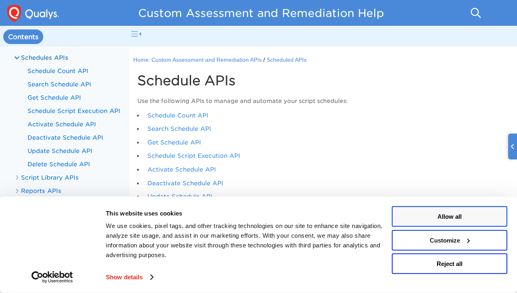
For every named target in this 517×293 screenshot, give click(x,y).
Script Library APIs (50, 177)
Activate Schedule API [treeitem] (61, 124)
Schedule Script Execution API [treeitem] (73, 110)
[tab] (23, 36)
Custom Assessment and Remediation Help (261, 12)
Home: (141, 60)
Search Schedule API (179, 128)
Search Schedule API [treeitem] (59, 84)
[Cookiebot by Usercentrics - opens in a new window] (52, 277)
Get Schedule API (174, 142)
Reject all (449, 263)
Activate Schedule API (181, 169)
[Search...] (475, 13)
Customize (445, 239)
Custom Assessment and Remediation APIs (206, 60)
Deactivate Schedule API (185, 183)
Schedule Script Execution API (193, 155)
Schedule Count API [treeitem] (57, 70)
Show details (124, 277)
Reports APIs (41, 190)
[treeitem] (64, 111)
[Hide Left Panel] (136, 34)
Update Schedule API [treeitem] (59, 150)
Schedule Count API (177, 115)
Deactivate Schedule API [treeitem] (65, 137)
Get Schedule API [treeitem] (54, 97)
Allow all (449, 216)
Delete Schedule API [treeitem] (58, 164)
